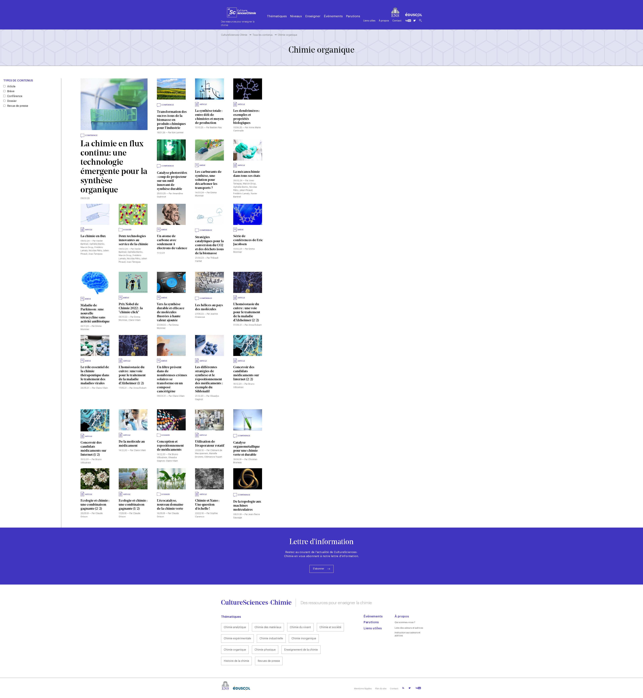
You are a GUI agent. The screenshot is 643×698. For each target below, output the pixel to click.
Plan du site (380, 688)
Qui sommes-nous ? (405, 622)
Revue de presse (17, 106)
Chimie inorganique (304, 638)
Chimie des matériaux (268, 627)
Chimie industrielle (271, 638)
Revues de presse (269, 661)
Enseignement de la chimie (301, 649)
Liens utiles (369, 21)
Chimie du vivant (300, 627)
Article (11, 86)
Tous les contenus (263, 35)
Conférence (14, 96)
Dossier (12, 101)
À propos (384, 21)
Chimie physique (265, 649)
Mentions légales (363, 688)
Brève (10, 91)
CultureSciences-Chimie (234, 35)
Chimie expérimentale (237, 638)
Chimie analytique (235, 627)
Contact (397, 21)
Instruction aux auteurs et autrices (407, 634)
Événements (333, 16)
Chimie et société (330, 627)
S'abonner (318, 569)
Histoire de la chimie (236, 661)
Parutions (353, 16)
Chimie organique (235, 649)
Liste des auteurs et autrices (409, 628)
